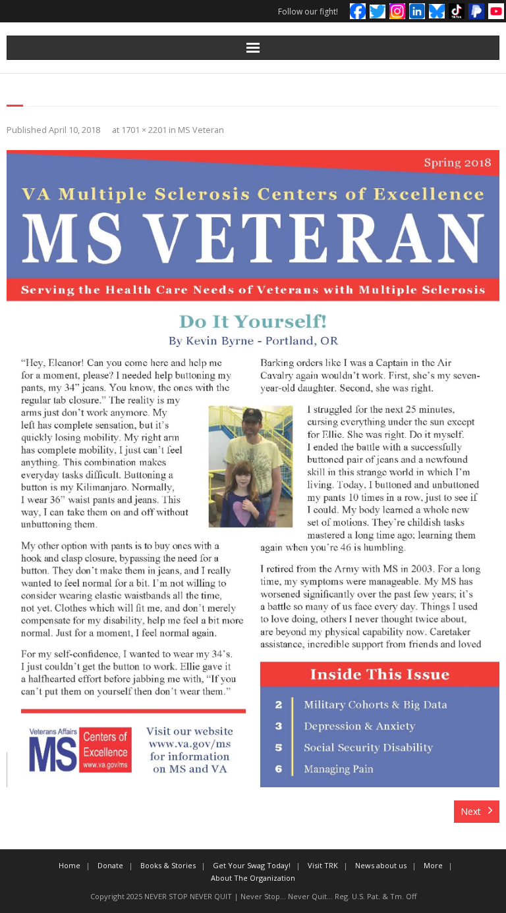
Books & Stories (168, 865)
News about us (381, 865)
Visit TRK (323, 865)
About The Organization (253, 878)
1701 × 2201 (144, 130)
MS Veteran (201, 130)
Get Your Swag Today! (252, 865)
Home (69, 865)
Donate (110, 865)
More (433, 865)
